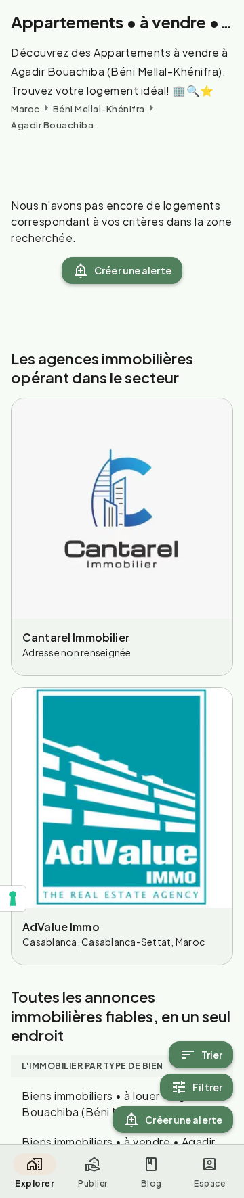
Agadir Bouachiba (52, 125)
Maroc (25, 108)
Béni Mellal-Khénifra (99, 108)
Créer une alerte (132, 270)
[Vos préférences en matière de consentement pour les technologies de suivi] (13, 898)
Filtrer (207, 1087)
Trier (212, 1055)
